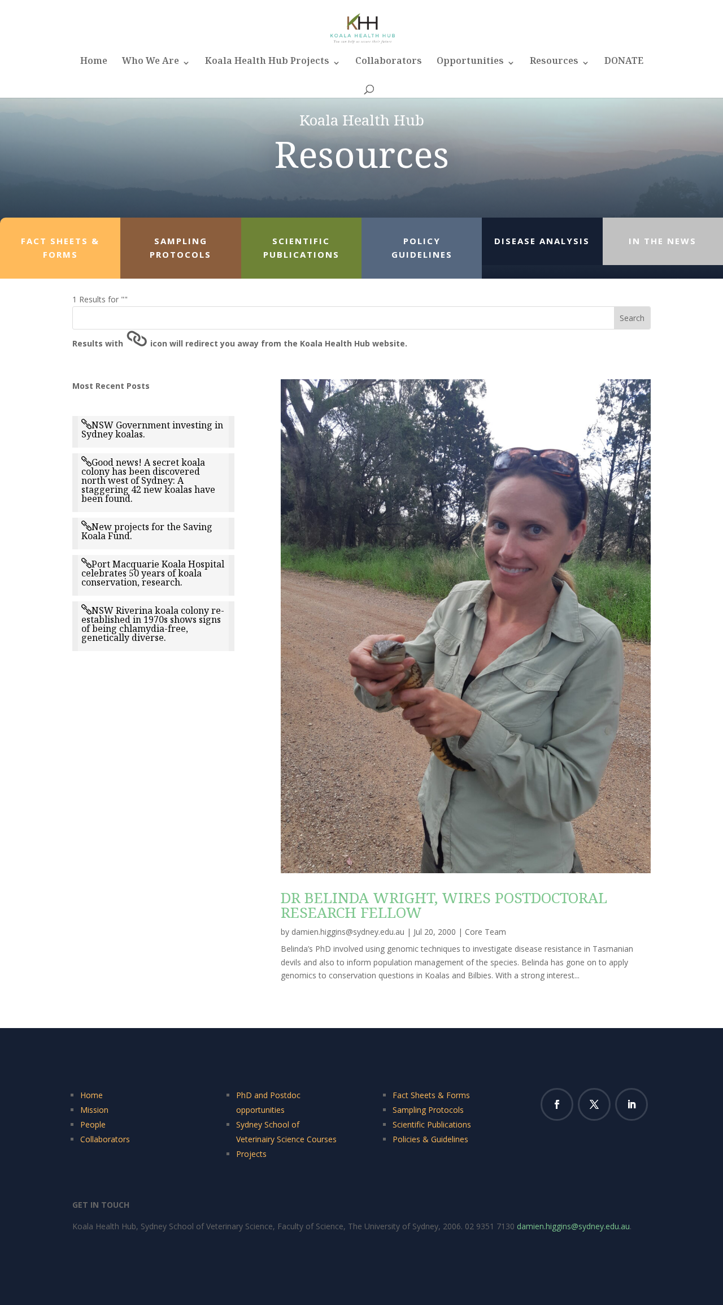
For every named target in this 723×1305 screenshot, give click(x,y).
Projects (251, 1153)
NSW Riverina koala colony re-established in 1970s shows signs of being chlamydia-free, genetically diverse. (152, 624)
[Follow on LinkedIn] (631, 1104)
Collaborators (388, 64)
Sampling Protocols (428, 1109)
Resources (554, 64)
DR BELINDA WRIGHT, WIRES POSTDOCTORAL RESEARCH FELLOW (444, 904)
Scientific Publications (432, 1124)
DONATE (623, 64)
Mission (94, 1109)
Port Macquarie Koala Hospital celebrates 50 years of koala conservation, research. (152, 573)
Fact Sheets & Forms (431, 1095)
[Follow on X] (594, 1104)
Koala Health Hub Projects (267, 64)
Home (93, 64)
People (93, 1124)
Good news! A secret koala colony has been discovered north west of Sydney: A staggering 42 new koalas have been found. (148, 480)
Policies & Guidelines (430, 1139)
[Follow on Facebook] (557, 1104)
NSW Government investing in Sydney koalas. (152, 429)
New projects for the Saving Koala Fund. (146, 531)
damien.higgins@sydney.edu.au (347, 931)
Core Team (485, 931)
